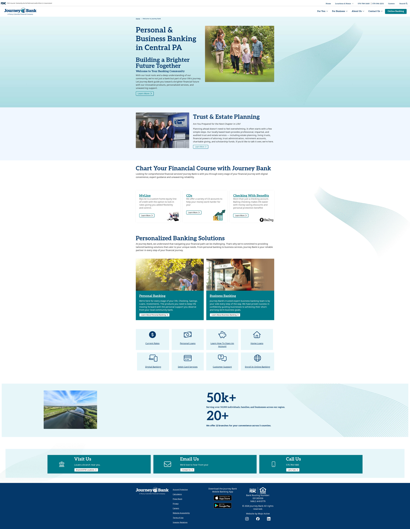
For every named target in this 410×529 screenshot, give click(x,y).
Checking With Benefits (251, 195)
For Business (338, 11)
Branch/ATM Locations (85, 470)
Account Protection (180, 489)
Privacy (176, 503)
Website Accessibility (181, 513)
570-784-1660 (364, 4)
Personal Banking (152, 296)
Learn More (199, 147)
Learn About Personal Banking (153, 315)
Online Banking (396, 11)
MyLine (145, 195)
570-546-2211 (378, 4)
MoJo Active (264, 513)
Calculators (177, 494)
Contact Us (374, 11)
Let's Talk (292, 470)
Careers (391, 4)
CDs (189, 195)
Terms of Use (178, 518)
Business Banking (223, 296)
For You (321, 11)
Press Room (177, 499)
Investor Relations (180, 522)
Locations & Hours (343, 4)
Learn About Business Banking (224, 315)
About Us (357, 11)
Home (328, 4)
